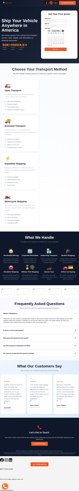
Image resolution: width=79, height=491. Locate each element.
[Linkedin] (56, 3)
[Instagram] (51, 3)
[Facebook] (46, 3)
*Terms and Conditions (6, 490)
